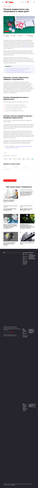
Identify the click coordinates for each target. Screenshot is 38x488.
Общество (6, 31)
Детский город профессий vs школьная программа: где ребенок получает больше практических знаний (26, 193)
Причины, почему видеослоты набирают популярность (18, 68)
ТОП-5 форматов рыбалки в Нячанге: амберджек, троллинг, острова (32, 405)
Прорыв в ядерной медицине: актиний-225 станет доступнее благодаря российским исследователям (10, 226)
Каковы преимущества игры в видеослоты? (15, 70)
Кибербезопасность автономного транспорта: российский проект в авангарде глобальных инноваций (27, 226)
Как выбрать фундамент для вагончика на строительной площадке (32, 331)
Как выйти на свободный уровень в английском (9, 201)
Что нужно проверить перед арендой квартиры (9, 209)
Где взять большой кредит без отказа (27, 243)
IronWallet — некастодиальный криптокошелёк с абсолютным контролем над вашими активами (32, 256)
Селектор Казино (25, 45)
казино (5, 152)
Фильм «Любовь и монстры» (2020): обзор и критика (26, 209)
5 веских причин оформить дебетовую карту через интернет (9, 243)
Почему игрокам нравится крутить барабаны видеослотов (18, 72)
